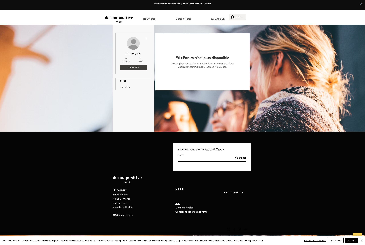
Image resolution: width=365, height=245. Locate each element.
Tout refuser (335, 240)
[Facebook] (234, 229)
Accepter (352, 240)
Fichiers (125, 87)
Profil (123, 81)
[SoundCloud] (245, 229)
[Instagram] (229, 229)
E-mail (180, 155)
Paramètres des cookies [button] (315, 240)
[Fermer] (361, 240)
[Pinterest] (240, 229)
